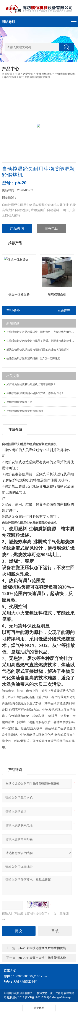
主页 (17, 73)
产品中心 (28, 73)
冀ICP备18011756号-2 (38, 997)
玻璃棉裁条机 (57, 294)
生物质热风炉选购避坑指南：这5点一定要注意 (33, 358)
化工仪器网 (56, 993)
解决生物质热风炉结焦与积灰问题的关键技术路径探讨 (37, 349)
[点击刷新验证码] (38, 904)
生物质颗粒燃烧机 (65, 73)
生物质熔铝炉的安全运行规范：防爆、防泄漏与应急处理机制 (41, 340)
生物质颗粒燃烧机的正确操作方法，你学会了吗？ (35, 393)
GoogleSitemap (61, 997)
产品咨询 (17, 228)
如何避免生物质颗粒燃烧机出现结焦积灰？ (31, 384)
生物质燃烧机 (44, 73)
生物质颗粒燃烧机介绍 (19, 402)
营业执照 (39, 1007)
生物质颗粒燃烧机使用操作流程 (24, 410)
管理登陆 (69, 993)
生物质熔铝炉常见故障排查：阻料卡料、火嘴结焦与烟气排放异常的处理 (41, 331)
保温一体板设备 (19, 294)
